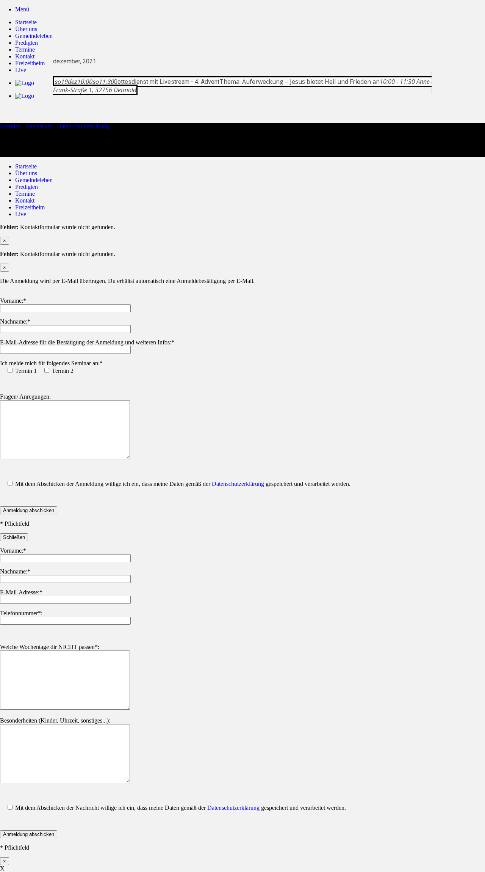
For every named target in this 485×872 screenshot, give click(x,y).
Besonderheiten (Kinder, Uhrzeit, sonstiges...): (55, 720)
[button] (22, 9)
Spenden (10, 126)
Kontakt (24, 200)
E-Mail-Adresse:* (21, 592)
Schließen (14, 537)
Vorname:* (13, 300)
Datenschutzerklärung (83, 126)
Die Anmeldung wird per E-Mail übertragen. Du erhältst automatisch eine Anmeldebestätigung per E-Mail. (127, 281)
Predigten (26, 42)
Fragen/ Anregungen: (25, 396)
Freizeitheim (30, 207)
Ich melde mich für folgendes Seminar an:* (51, 363)
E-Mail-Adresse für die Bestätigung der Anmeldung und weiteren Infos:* (87, 342)
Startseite (26, 22)
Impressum (39, 126)
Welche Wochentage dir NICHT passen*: (49, 647)
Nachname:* (15, 321)
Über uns (26, 29)
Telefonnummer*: (21, 613)
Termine (25, 193)
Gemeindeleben (34, 36)
